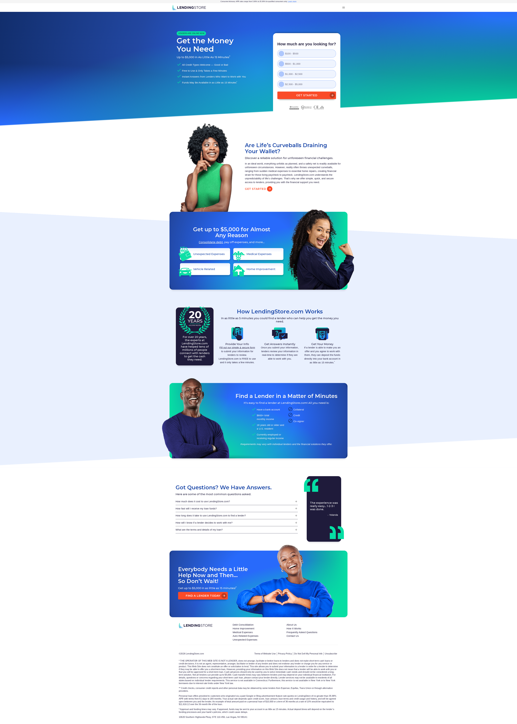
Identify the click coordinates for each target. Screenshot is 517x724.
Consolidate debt (211, 242)
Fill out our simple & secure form (237, 347)
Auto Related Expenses (245, 635)
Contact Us (293, 635)
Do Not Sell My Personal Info (308, 654)
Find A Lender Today (203, 595)
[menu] (343, 7)
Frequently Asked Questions (302, 632)
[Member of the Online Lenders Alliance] (319, 108)
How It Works (294, 628)
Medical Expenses (243, 632)
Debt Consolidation (243, 624)
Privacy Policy (285, 654)
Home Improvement (243, 628)
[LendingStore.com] (189, 7)
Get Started (306, 95)
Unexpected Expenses (245, 639)
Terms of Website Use (265, 654)
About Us (292, 624)
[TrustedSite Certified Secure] (294, 108)
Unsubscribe (331, 654)
